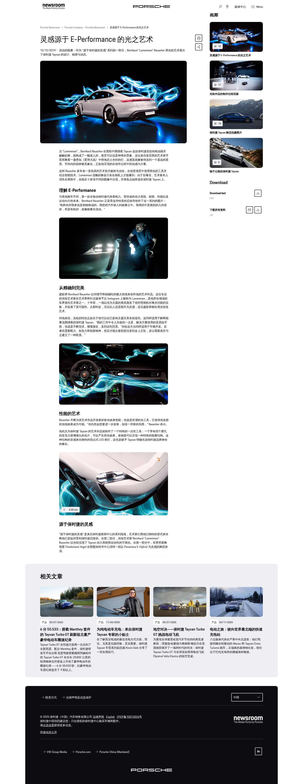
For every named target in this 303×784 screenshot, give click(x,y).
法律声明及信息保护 (78, 697)
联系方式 (51, 697)
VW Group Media (57, 752)
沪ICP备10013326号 (129, 717)
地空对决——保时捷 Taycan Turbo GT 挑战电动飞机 (179, 632)
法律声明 (98, 717)
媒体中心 (240, 7)
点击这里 (48, 725)
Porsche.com (83, 752)
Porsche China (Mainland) (114, 752)
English (110, 717)
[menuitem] (48, 697)
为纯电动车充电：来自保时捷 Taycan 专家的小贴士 (119, 632)
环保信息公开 (48, 732)
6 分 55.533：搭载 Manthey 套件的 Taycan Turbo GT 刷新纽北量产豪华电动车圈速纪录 (65, 634)
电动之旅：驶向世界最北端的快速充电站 (236, 632)
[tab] (236, 15)
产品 (44, 622)
